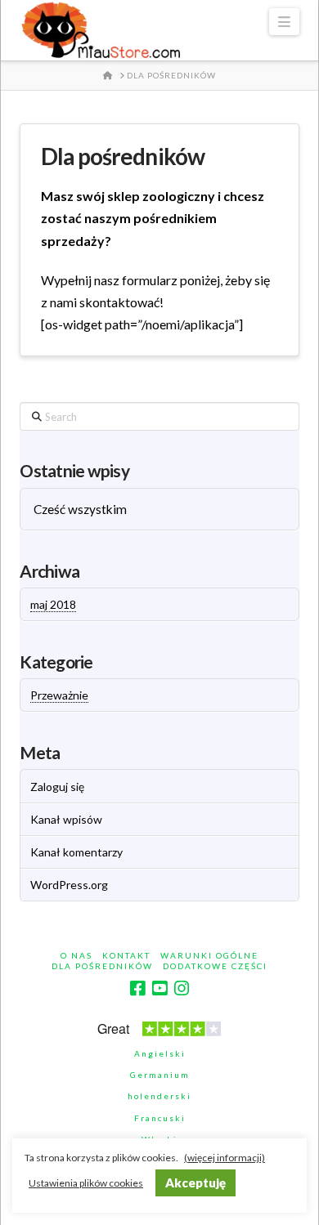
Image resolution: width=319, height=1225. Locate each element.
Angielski (160, 1053)
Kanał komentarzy (76, 852)
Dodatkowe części (215, 966)
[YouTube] (159, 988)
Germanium (160, 1075)
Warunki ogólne (209, 955)
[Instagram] (181, 988)
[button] (284, 21)
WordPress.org (69, 885)
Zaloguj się (57, 787)
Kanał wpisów (66, 819)
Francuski (160, 1118)
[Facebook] (137, 988)
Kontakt (126, 955)
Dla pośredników (102, 966)
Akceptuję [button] (195, 1182)
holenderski (159, 1096)
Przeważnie (59, 695)
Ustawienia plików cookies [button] (86, 1183)
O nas (76, 955)
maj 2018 (53, 604)
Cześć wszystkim (80, 509)
